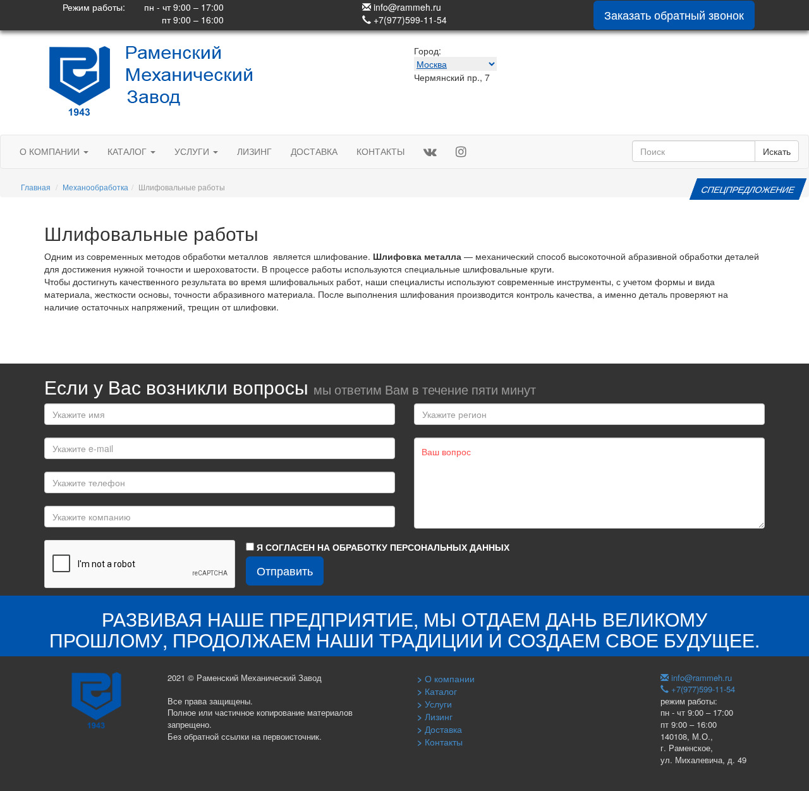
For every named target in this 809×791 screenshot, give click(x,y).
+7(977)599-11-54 (409, 19)
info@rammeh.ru (406, 7)
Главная (36, 186)
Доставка (314, 151)
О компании (51, 151)
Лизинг (254, 151)
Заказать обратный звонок (674, 14)
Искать (777, 151)
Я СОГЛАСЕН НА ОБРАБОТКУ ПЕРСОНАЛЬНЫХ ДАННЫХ (381, 547)
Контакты (380, 151)
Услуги (193, 151)
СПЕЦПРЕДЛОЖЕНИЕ (747, 189)
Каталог (128, 151)
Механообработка (95, 186)
